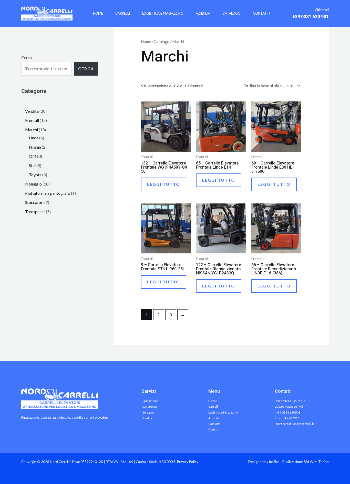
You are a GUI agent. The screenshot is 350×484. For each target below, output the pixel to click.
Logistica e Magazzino (162, 13)
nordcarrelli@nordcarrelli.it (295, 424)
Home (98, 13)
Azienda (203, 13)
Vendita (147, 418)
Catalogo (231, 13)
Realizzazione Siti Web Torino (305, 461)
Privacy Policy (187, 462)
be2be (274, 461)
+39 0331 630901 (288, 412)
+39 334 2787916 (287, 418)
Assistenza (149, 406)
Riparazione (150, 401)
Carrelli (122, 13)
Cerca (26, 57)
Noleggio (148, 412)
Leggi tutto (163, 184)
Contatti (261, 13)
